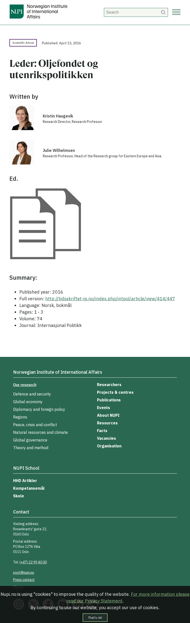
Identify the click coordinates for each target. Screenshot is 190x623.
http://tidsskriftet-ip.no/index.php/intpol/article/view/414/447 (110, 298)
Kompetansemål (29, 488)
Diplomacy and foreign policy (39, 409)
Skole (18, 495)
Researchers (109, 384)
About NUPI (108, 415)
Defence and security (32, 394)
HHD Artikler (25, 480)
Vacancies (106, 438)
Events (103, 407)
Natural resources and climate (40, 432)
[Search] (163, 12)
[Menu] (176, 12)
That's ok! (95, 617)
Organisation (109, 445)
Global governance (30, 440)
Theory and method (30, 447)
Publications (109, 399)
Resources (107, 422)
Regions (20, 417)
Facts (102, 430)
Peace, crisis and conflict (35, 424)
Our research (24, 384)
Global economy (28, 401)
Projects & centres (115, 392)
